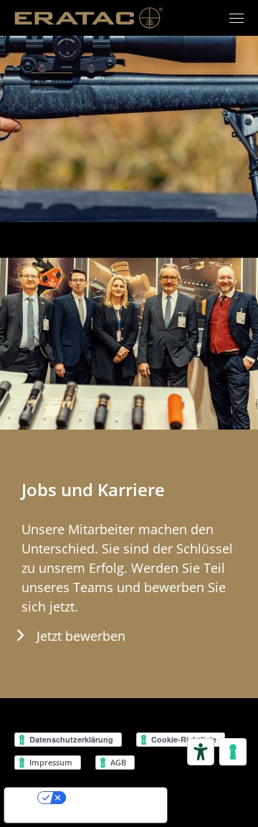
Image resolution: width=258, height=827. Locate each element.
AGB (119, 762)
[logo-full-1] (89, 18)
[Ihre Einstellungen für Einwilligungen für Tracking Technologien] (233, 751)
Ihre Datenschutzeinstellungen (120, 797)
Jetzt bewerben (81, 635)
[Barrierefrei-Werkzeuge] (200, 751)
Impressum (52, 762)
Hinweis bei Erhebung (49, 815)
